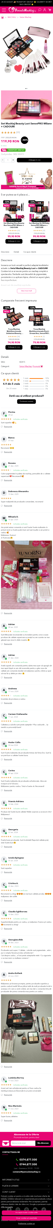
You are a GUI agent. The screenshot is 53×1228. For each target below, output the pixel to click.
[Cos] (49, 9)
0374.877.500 (28, 1160)
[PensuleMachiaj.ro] (22, 9)
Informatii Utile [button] (10, 1180)
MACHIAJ (12, 17)
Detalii (16, 252)
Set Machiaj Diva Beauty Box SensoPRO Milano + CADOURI (14, 225)
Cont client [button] (9, 1192)
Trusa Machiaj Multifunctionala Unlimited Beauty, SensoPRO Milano (14, 331)
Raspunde (8, 427)
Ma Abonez (43, 1143)
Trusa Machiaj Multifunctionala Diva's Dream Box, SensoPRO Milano (39, 331)
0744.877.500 (28, 1164)
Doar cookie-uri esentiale (26, 1218)
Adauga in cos (34, 160)
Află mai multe (7, 1207)
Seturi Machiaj (25, 17)
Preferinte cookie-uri (26, 1224)
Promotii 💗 (38, 367)
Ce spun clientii (29, 252)
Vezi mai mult (26, 291)
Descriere (5, 252)
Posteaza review (26, 401)
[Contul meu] (44, 9)
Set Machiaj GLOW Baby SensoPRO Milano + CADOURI (39, 225)
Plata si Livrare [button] (10, 1186)
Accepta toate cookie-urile (26, 1213)
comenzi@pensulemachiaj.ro (26, 1172)
